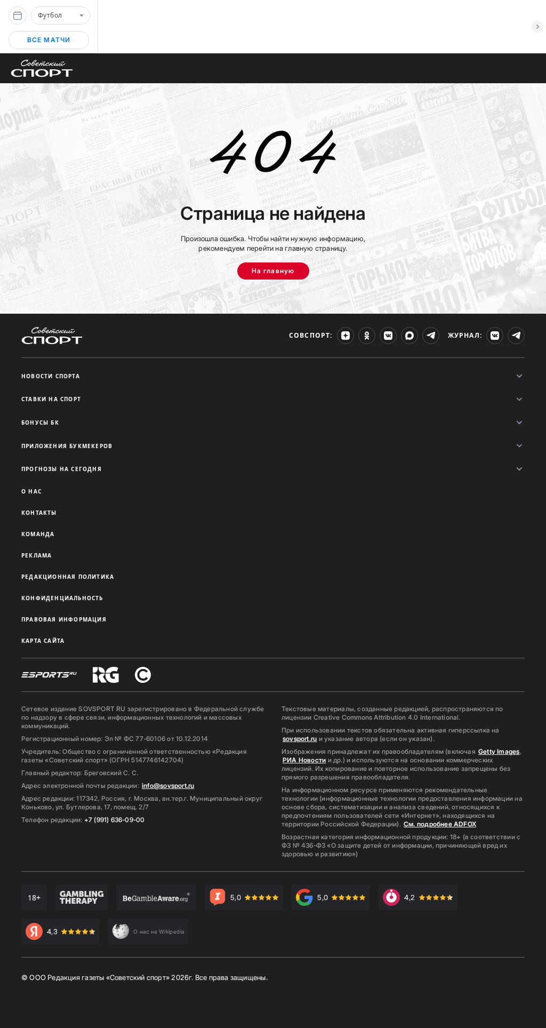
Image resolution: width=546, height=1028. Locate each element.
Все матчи (49, 40)
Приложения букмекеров (67, 446)
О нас (31, 491)
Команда (37, 534)
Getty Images (499, 751)
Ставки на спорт (51, 399)
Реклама (36, 555)
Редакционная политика (67, 576)
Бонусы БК (40, 422)
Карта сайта (43, 640)
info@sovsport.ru (168, 786)
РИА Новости (304, 760)
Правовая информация (64, 619)
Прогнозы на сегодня (61, 469)
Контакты (39, 512)
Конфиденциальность (62, 598)
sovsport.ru (300, 739)
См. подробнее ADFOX (440, 824)
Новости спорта (50, 376)
